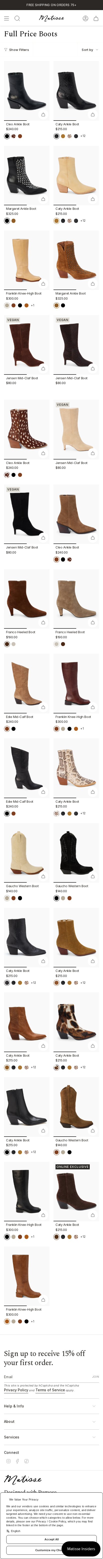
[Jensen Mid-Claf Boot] (27, 345)
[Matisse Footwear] (23, 1480)
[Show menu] (7, 18)
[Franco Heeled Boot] (27, 599)
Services (12, 1437)
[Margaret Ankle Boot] (27, 176)
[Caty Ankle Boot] (76, 91)
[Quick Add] (43, 114)
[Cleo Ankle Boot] (27, 91)
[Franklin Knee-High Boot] (27, 260)
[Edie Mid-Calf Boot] (27, 683)
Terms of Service (50, 1390)
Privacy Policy (16, 1390)
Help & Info (14, 1406)
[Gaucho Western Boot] (27, 853)
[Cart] (96, 18)
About (9, 1421)
